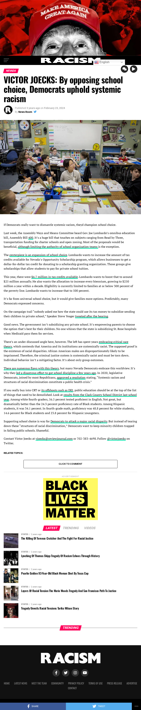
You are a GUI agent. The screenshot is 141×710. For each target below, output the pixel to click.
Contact (72, 688)
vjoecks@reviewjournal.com (54, 439)
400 (30, 238)
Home (7, 683)
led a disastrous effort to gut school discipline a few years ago (56, 373)
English (104, 62)
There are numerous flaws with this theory (31, 368)
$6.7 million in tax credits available (54, 277)
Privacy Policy (76, 683)
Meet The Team (39, 683)
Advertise (131, 683)
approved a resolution (71, 377)
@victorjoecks (116, 439)
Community (57, 683)
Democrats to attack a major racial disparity (78, 421)
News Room (25, 111)
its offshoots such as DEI (57, 390)
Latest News (20, 683)
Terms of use (95, 683)
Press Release (114, 683)
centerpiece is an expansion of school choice (38, 255)
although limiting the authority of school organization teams (58, 247)
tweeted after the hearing (91, 316)
